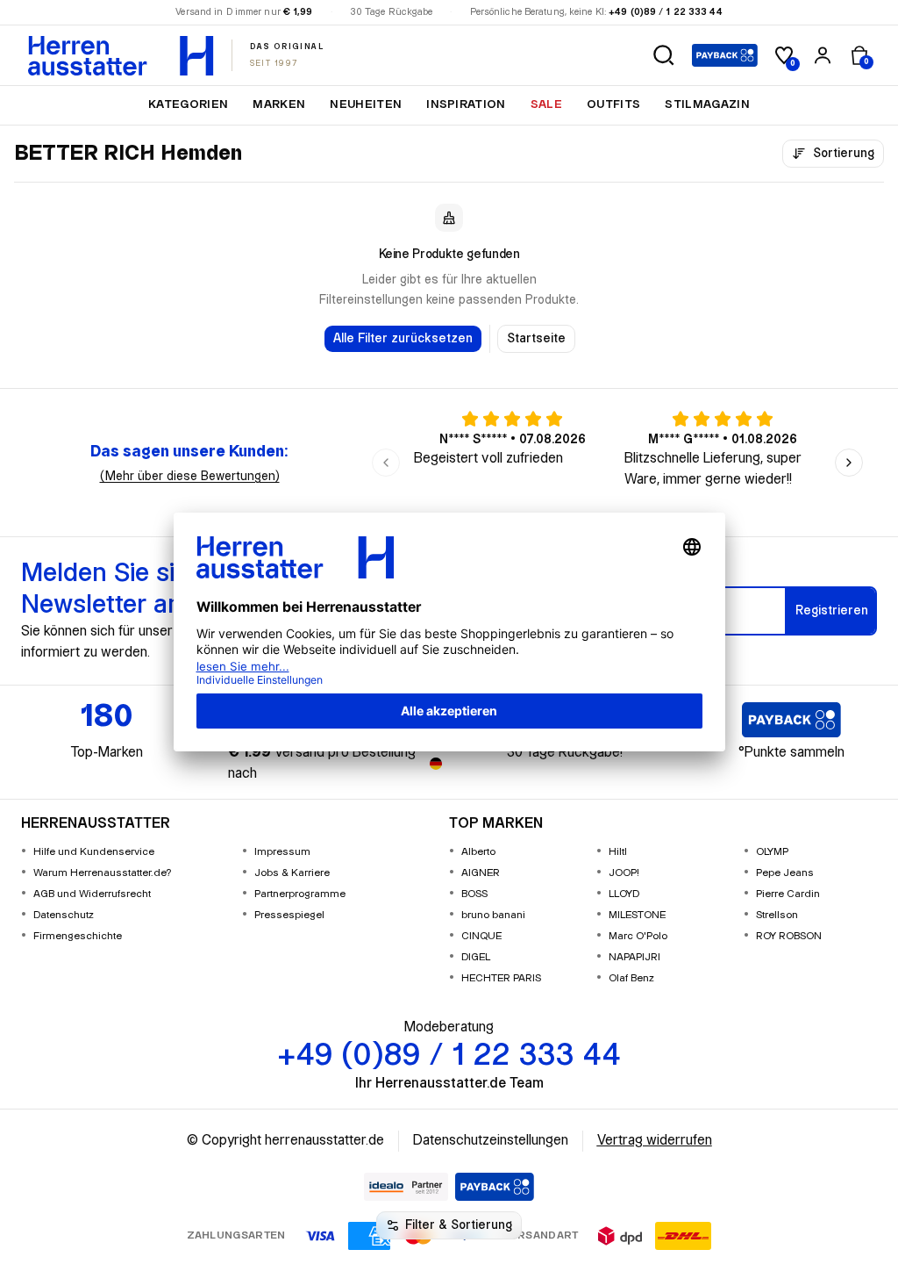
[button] (664, 55)
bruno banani (493, 915)
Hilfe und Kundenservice (93, 852)
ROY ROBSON (789, 936)
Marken (279, 104)
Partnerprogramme (300, 894)
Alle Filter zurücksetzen (403, 339)
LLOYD (624, 894)
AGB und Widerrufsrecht (92, 894)
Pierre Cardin (788, 894)
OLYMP (772, 852)
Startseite (536, 339)
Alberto (478, 852)
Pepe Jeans (785, 873)
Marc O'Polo (638, 936)
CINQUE (481, 936)
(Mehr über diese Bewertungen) (190, 476)
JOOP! (624, 873)
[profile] (822, 55)
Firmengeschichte (77, 936)
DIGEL (475, 957)
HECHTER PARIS (501, 978)
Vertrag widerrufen (654, 1140)
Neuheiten (366, 104)
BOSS (474, 894)
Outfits (613, 104)
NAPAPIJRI (634, 957)
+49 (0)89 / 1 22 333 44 (666, 12)
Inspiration (466, 104)
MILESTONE (637, 915)
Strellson (777, 915)
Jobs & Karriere (292, 873)
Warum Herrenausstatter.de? (102, 873)
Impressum (282, 852)
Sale (546, 104)
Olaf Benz (631, 978)
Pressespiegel (289, 915)
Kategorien (188, 104)
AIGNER (480, 873)
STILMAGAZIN (707, 104)
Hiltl (618, 852)
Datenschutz (63, 915)
